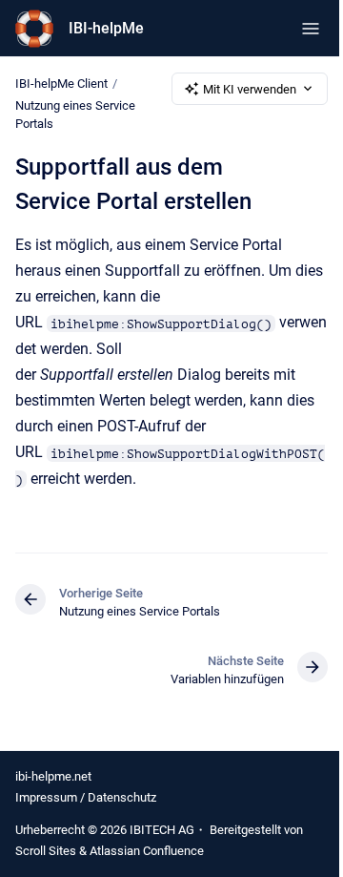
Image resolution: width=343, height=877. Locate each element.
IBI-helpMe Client (61, 83)
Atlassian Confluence (147, 851)
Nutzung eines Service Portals (75, 115)
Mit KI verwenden (249, 89)
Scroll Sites (45, 851)
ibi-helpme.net (53, 776)
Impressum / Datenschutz (85, 797)
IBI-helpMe (106, 28)
